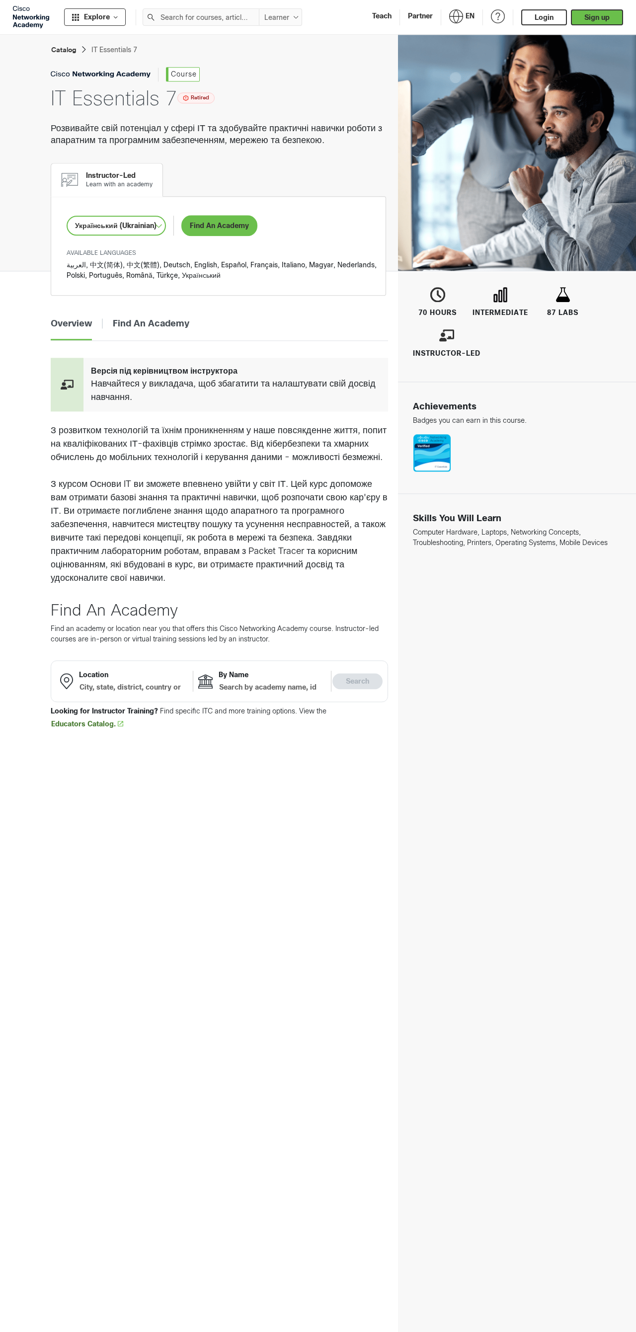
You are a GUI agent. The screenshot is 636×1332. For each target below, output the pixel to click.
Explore (97, 17)
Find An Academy (219, 226)
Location (93, 675)
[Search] (151, 17)
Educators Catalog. (84, 724)
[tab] (106, 180)
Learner (276, 17)
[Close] (279, 1285)
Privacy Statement (45, 1313)
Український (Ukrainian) (116, 226)
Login (544, 17)
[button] (71, 323)
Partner (420, 16)
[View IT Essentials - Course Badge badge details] (432, 453)
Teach (382, 16)
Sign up (597, 17)
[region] (146, 1302)
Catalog (64, 50)
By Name (233, 675)
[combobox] (201, 17)
